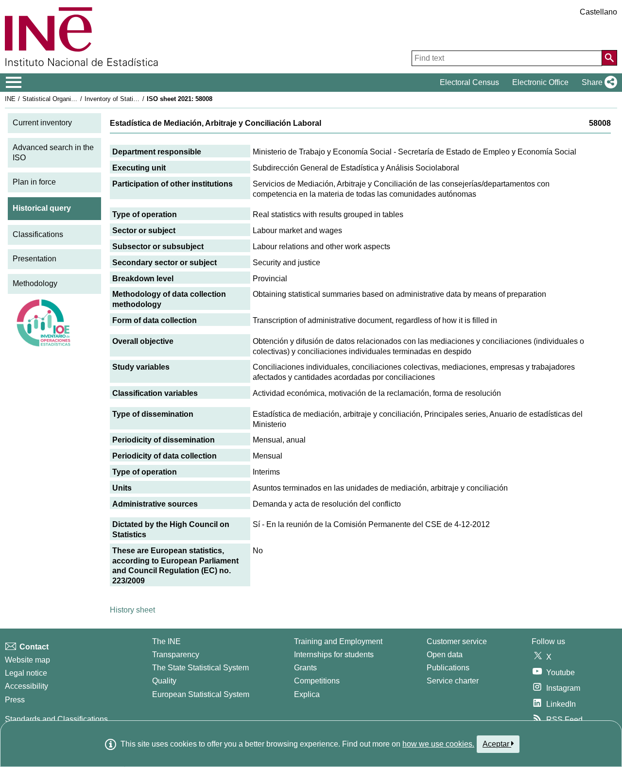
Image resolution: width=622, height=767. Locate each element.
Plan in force (34, 182)
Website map (27, 660)
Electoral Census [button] (469, 82)
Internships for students (334, 654)
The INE (166, 641)
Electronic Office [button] (540, 82)
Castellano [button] (598, 12)
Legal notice (26, 673)
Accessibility (26, 686)
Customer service (457, 641)
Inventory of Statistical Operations (133, 98)
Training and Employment (338, 641)
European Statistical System (200, 694)
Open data (445, 654)
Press (15, 700)
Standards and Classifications (56, 719)
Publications (448, 668)
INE (10, 98)
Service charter (453, 681)
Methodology (35, 283)
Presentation (34, 259)
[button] (597, 82)
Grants (305, 668)
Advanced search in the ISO (53, 152)
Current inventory (42, 123)
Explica (307, 694)
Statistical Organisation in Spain (67, 98)
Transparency (175, 654)
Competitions (317, 681)
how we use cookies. (438, 744)
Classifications (38, 234)
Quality (164, 681)
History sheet (132, 610)
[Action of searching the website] (609, 58)
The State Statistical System (200, 668)
